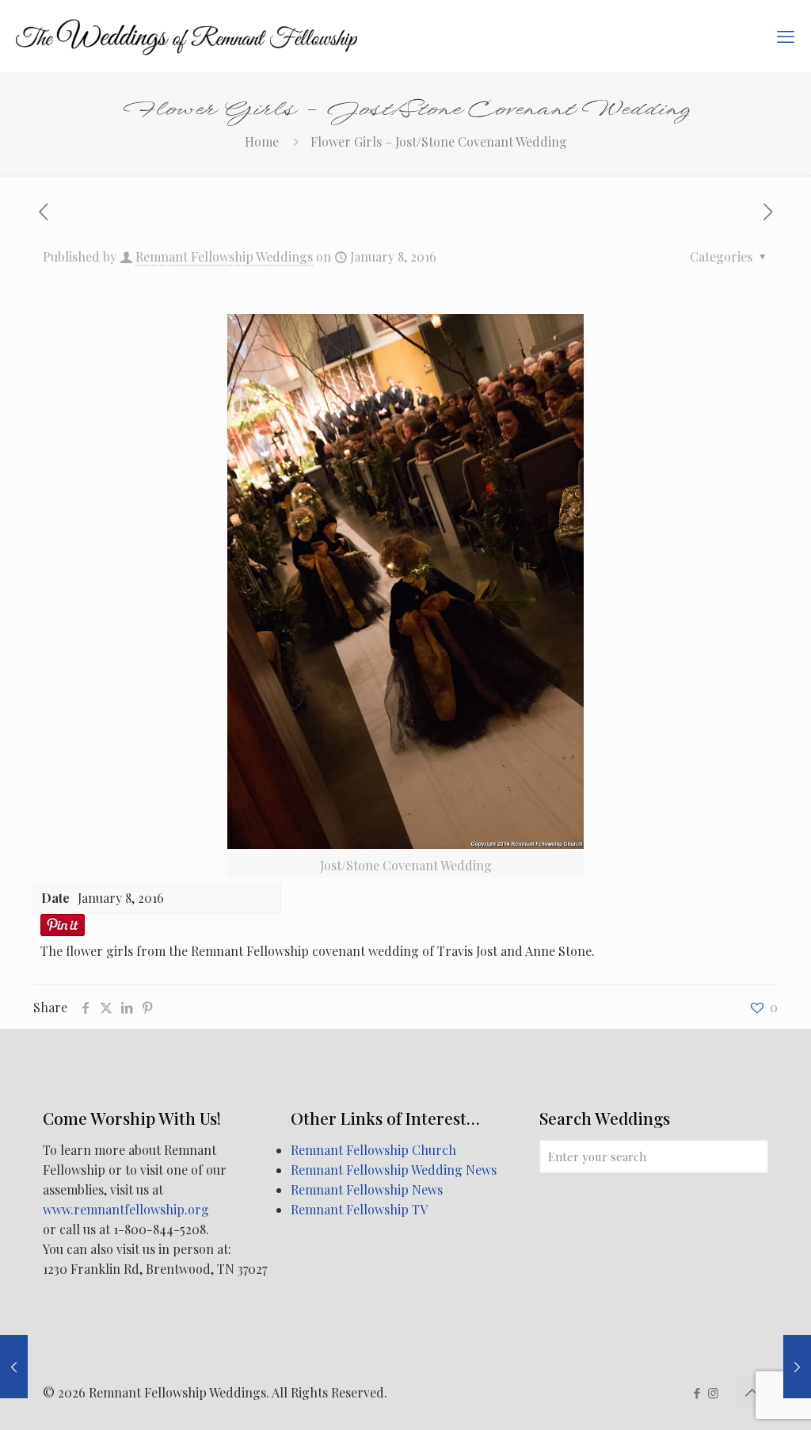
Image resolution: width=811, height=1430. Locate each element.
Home (262, 141)
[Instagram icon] (713, 1393)
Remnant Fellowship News (367, 1189)
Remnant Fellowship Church (373, 1149)
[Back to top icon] (751, 1392)
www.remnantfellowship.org (126, 1209)
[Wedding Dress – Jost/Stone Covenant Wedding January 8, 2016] (797, 1366)
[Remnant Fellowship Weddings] (187, 35)
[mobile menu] (785, 35)
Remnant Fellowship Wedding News (394, 1169)
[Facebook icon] (696, 1393)
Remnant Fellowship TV (359, 1209)
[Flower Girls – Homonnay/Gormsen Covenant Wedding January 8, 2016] (14, 1366)
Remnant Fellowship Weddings (224, 256)
